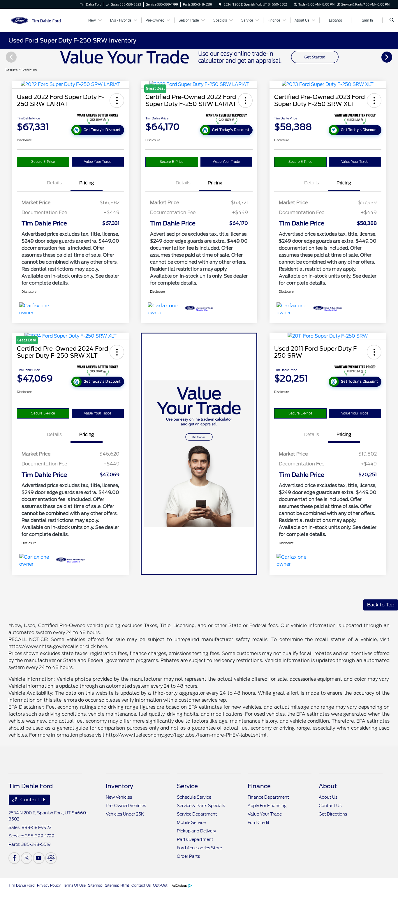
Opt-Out (160, 885)
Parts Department (195, 839)
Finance (259, 786)
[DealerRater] (51, 858)
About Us (328, 797)
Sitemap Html (117, 885)
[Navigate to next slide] (393, 56)
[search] (392, 20)
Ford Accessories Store (199, 848)
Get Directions (333, 814)
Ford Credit (259, 822)
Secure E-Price (43, 162)
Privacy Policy (49, 885)
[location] (220, 4)
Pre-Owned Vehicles (126, 805)
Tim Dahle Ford (21, 885)
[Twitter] (26, 858)
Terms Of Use (74, 885)
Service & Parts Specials (201, 805)
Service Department (197, 814)
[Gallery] (199, 57)
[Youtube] (39, 858)
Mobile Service (191, 822)
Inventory (119, 786)
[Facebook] (14, 858)
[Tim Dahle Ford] (34, 20)
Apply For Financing (267, 805)
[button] (117, 100)
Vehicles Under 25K (125, 814)
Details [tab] (54, 183)
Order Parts (188, 856)
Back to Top (380, 605)
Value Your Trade (97, 162)
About (328, 786)
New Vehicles (119, 797)
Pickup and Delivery (196, 831)
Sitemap (95, 885)
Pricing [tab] (86, 183)
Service (187, 786)
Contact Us (32, 799)
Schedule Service (194, 797)
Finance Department (268, 797)
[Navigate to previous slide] (4, 56)
